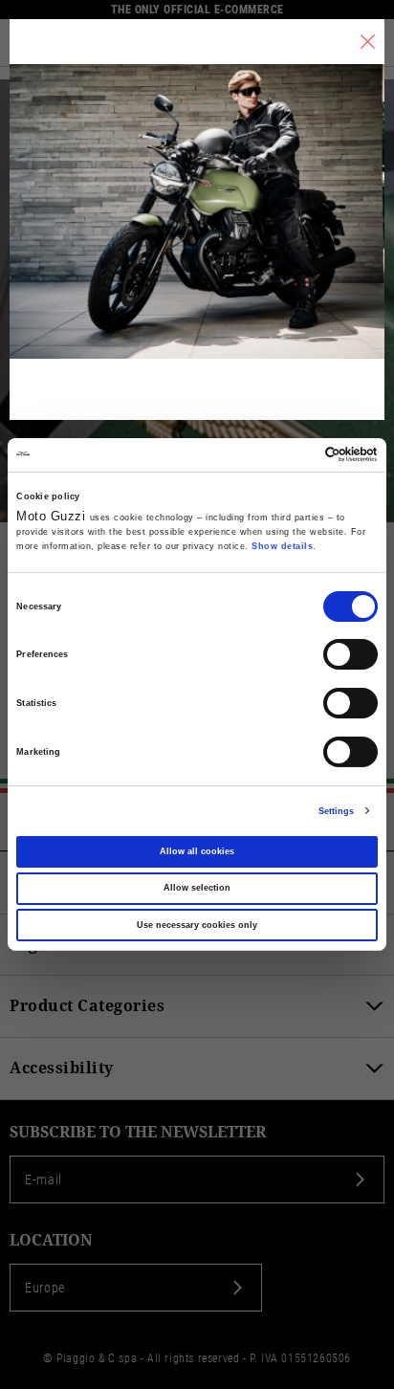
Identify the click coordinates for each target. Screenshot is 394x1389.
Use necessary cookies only (197, 925)
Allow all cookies (197, 851)
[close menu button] (367, 41)
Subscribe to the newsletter (138, 1132)
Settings (336, 811)
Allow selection (197, 888)
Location (51, 1240)
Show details (282, 546)
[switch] (350, 654)
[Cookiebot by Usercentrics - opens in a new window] (294, 454)
